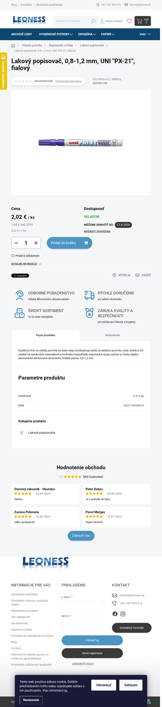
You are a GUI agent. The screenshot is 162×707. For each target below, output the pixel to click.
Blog (14, 4)
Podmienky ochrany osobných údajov (29, 602)
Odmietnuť (103, 685)
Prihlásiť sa (92, 640)
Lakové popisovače (41, 433)
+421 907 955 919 (131, 603)
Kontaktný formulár (132, 627)
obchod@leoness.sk (132, 595)
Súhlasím (131, 685)
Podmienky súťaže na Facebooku (31, 664)
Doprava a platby (21, 629)
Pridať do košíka (63, 243)
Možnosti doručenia (97, 231)
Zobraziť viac (81, 536)
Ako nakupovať (20, 617)
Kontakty (26, 4)
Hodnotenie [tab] (112, 335)
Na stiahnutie (19, 623)
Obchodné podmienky (49, 4)
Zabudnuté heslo (83, 663)
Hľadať (93, 21)
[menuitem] (23, 34)
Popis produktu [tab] (45, 335)
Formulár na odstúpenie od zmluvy (32, 635)
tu (65, 690)
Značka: (100, 83)
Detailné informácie (24, 264)
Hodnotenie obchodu (81, 467)
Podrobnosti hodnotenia (69, 81)
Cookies (16, 648)
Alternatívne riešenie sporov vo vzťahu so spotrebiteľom (30, 656)
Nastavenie (31, 700)
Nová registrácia (92, 653)
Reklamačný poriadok (24, 610)
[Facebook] (115, 613)
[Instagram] (123, 613)
